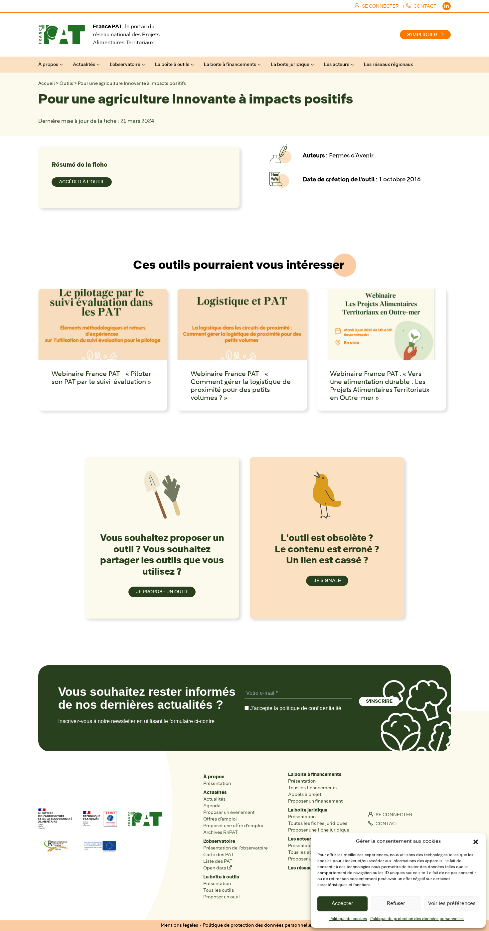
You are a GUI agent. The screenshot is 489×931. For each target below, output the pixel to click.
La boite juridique (290, 64)
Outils (66, 83)
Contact (387, 824)
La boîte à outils (172, 64)
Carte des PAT (218, 854)
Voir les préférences (451, 903)
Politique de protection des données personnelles (417, 919)
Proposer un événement (228, 812)
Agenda (212, 806)
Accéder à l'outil (81, 182)
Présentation (217, 783)
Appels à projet (304, 794)
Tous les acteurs (305, 852)
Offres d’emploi (220, 819)
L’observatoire (125, 64)
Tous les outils (218, 890)
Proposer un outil (221, 897)
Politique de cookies (348, 919)
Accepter (342, 903)
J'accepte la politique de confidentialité (295, 708)
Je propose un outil (162, 592)
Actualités (84, 64)
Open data (215, 868)
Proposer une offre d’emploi (233, 826)
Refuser (396, 903)
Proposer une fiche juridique (318, 830)
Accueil (46, 83)
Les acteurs (336, 64)
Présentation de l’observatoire (235, 848)
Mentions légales (179, 925)
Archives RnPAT (220, 832)
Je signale (327, 580)
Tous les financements (312, 788)
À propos (48, 64)
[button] (475, 841)
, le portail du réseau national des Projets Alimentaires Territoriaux (126, 34)
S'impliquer (422, 35)
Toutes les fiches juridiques (317, 823)
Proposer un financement (315, 801)
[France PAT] (61, 34)
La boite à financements (230, 64)
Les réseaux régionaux (388, 64)
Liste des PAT (218, 861)
